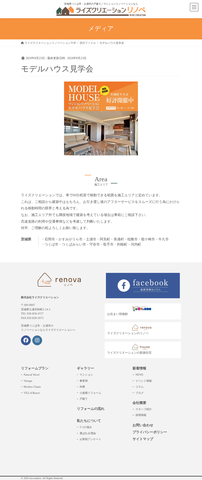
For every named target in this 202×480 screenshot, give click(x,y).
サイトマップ (143, 439)
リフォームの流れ (90, 409)
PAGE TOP (192, 461)
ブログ (139, 392)
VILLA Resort (32, 392)
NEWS (139, 374)
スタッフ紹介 (143, 409)
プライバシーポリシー (150, 432)
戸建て (84, 398)
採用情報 (140, 415)
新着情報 (139, 368)
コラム (139, 386)
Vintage (28, 380)
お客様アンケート (90, 439)
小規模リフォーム (90, 392)
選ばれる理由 (88, 433)
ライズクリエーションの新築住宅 (129, 352)
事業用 (84, 380)
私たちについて (89, 421)
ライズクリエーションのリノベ (128, 333)
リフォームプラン (35, 368)
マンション (86, 374)
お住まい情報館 (117, 314)
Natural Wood (31, 374)
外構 (82, 386)
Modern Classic (32, 386)
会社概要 (139, 403)
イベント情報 (143, 380)
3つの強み (86, 427)
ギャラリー (85, 368)
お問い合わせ (143, 425)
